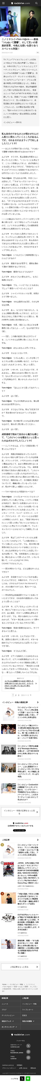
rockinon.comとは (8, 1065)
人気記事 (6, 840)
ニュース (5, 1004)
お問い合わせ (23, 1068)
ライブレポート (27, 1010)
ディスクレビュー (8, 1015)
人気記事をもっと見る (19, 967)
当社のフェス (6, 1021)
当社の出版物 (27, 1021)
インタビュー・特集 (29, 1004)
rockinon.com (20, 3)
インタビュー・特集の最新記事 (15, 702)
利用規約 (19, 1065)
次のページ (25, 695)
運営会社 (33, 1068)
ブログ (4, 1010)
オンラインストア (8, 1027)
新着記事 (5, 998)
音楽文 (24, 1015)
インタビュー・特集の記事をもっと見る (19, 812)
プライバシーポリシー (9, 1068)
